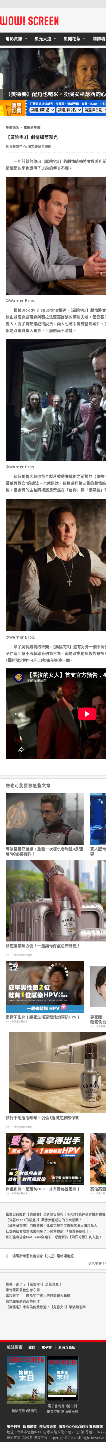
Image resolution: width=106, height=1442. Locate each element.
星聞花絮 (72, 38)
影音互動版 (67, 1347)
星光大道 (43, 38)
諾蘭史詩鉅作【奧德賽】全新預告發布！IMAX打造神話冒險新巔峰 (56, 1214)
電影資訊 (13, 38)
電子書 (47, 1347)
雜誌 (32, 1347)
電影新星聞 (32, 127)
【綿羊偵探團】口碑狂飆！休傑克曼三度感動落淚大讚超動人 (52, 1225)
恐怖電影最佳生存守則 (23, 1290)
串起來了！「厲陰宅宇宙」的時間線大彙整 (38, 1295)
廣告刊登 (13, 1426)
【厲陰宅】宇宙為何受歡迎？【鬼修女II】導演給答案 (46, 1307)
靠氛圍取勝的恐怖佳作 (23, 1301)
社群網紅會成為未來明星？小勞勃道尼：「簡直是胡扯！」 (49, 1231)
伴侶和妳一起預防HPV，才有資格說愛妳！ (43, 1189)
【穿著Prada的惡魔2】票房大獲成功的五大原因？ (44, 1220)
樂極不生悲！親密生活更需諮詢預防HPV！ (43, 1017)
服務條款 (30, 1426)
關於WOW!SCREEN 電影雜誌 (81, 1426)
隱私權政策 (48, 1426)
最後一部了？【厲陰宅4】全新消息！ (34, 1284)
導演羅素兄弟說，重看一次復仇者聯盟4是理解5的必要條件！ (44, 851)
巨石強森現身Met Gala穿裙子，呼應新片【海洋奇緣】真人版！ (54, 1237)
